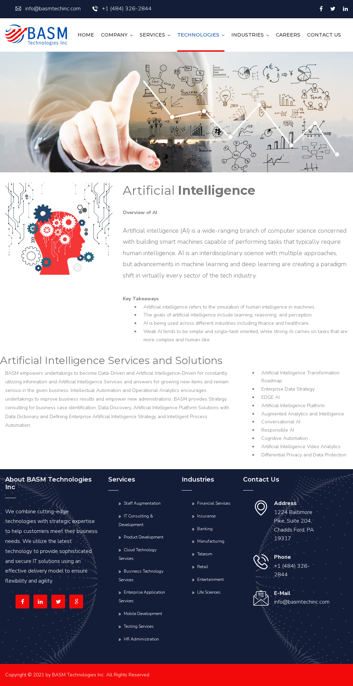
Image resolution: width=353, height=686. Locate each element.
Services (152, 35)
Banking (205, 529)
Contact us (324, 35)
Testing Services (139, 626)
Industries (247, 35)
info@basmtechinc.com (53, 8)
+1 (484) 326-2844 (127, 8)
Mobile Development (143, 613)
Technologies (198, 35)
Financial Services (214, 503)
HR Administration (141, 639)
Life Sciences (209, 592)
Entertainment (210, 579)
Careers (288, 35)
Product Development (143, 537)
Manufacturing (210, 541)
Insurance (206, 516)
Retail (202, 566)
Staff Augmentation (142, 503)
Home (86, 35)
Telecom (204, 554)
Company (114, 35)
